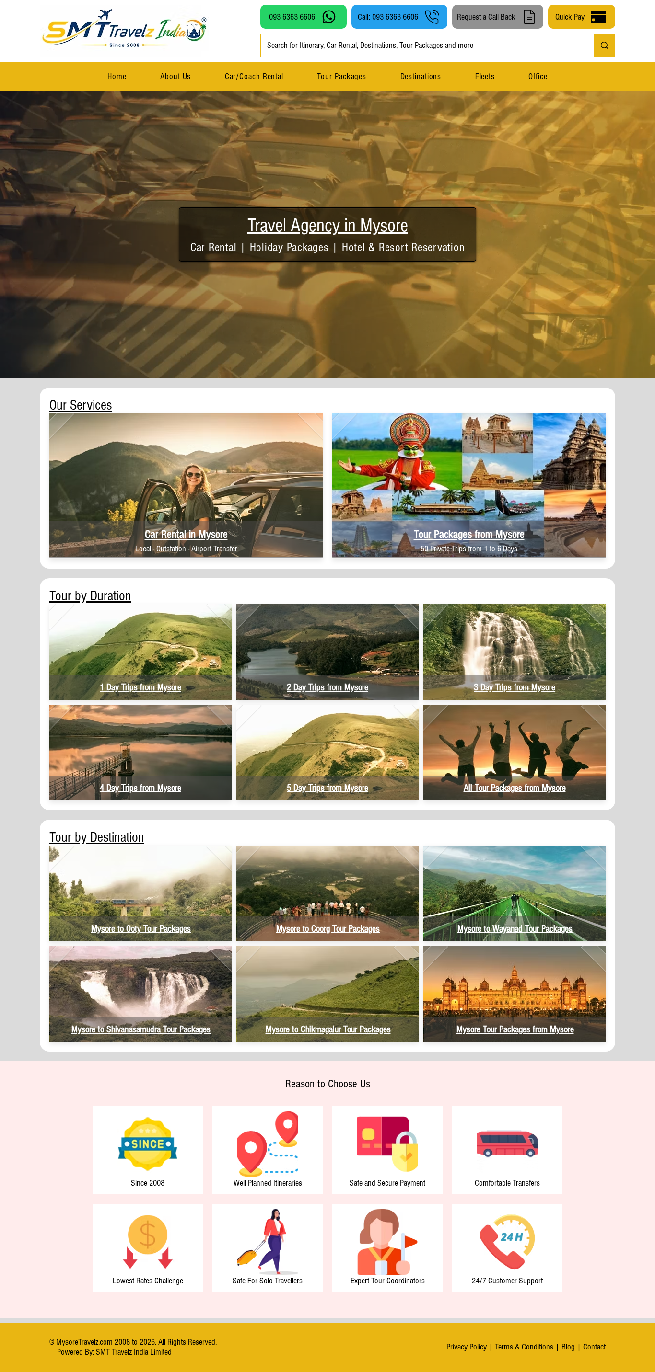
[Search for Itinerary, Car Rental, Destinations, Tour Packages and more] (604, 45)
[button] (420, 76)
